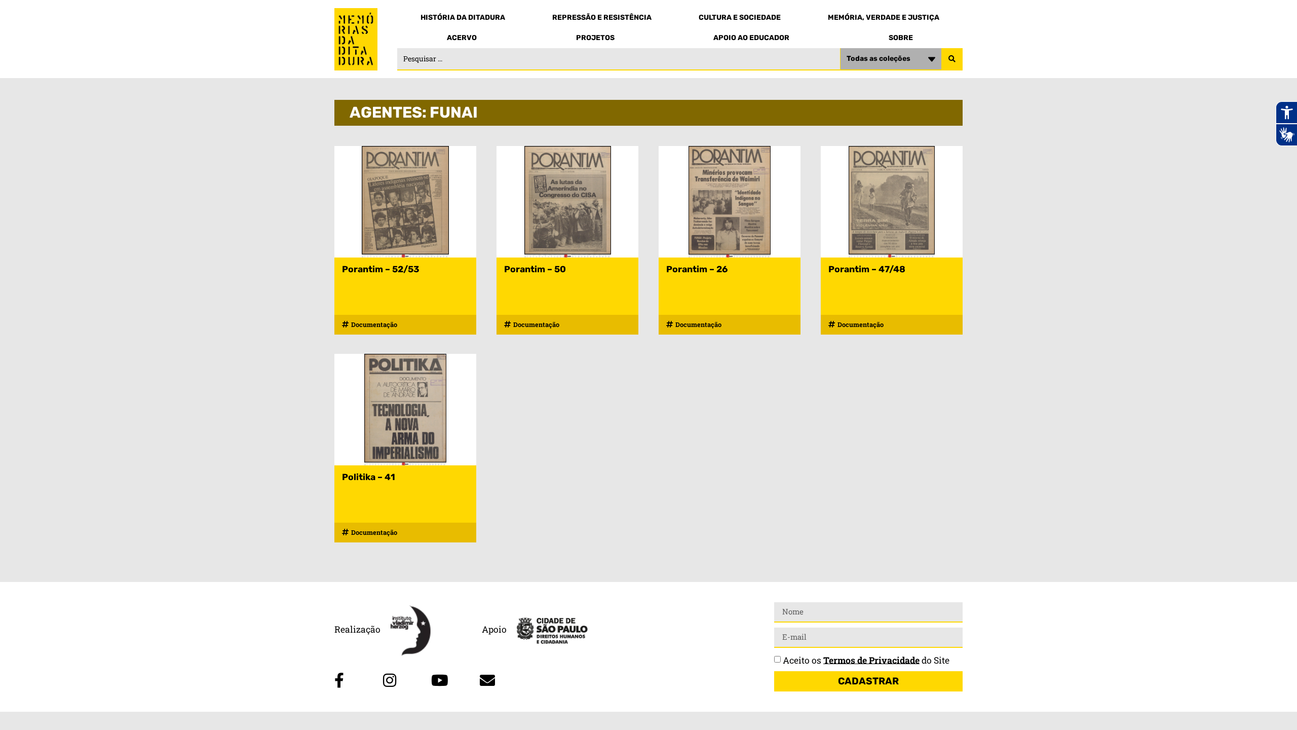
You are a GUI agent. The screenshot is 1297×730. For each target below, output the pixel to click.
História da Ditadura (463, 17)
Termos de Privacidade (871, 660)
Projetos (595, 37)
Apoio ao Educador (751, 37)
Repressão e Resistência (602, 17)
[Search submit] (952, 59)
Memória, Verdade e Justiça (883, 17)
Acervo (462, 37)
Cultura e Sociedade (740, 17)
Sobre (901, 37)
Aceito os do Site (866, 660)
